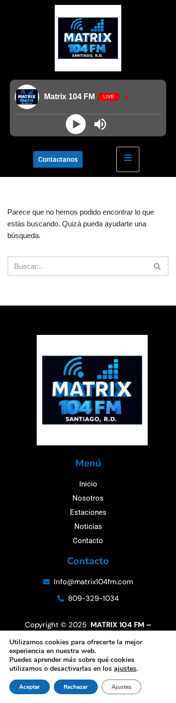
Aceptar (29, 687)
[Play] (76, 124)
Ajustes (121, 687)
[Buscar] (158, 266)
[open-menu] (127, 159)
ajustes (125, 668)
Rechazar (76, 687)
